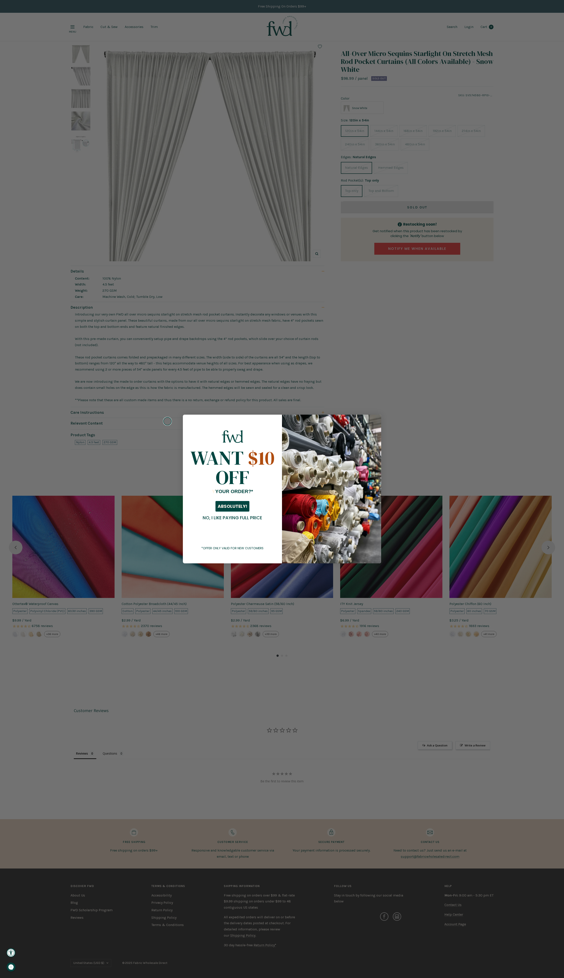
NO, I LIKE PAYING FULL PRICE (232, 517)
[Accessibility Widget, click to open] (11, 952)
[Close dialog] (167, 421)
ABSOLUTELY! (232, 506)
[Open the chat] (11, 967)
